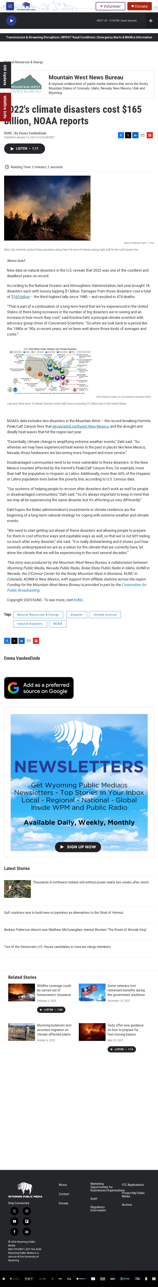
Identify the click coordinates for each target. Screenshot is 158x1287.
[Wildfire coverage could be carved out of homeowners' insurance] (21, 992)
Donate (141, 6)
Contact (64, 1194)
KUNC (78, 600)
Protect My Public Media (133, 1195)
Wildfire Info (5, 107)
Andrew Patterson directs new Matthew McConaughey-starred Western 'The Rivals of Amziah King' (75, 930)
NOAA (57, 623)
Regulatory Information (98, 1209)
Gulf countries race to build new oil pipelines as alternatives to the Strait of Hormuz (63, 913)
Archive (127, 1204)
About (63, 1184)
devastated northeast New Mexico (80, 426)
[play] (11, 20)
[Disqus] (79, 1114)
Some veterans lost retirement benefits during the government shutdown (126, 990)
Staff (94, 1198)
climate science (105, 614)
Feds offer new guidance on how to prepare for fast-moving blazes (126, 1029)
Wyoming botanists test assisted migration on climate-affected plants (54, 1029)
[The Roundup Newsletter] (79, 782)
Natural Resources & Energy (23, 62)
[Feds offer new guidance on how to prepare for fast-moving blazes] (92, 1032)
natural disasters (30, 623)
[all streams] (152, 20)
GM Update (5, 75)
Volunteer (112, 6)
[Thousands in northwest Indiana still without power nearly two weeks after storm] (17, 889)
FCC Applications (133, 1184)
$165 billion (20, 297)
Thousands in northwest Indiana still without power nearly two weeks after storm (91, 882)
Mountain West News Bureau (86, 77)
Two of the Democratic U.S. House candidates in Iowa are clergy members (57, 947)
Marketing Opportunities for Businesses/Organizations (104, 1187)
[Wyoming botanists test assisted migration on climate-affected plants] (21, 1032)
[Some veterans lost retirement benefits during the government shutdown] (92, 992)
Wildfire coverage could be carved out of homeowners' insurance (54, 990)
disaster (77, 614)
